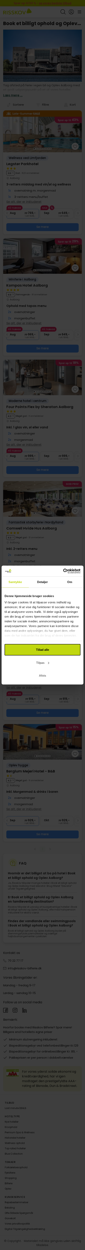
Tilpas (40, 662)
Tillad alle (42, 649)
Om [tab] (69, 582)
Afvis (42, 675)
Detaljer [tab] (42, 582)
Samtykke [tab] (15, 582)
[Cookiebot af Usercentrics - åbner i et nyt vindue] (63, 571)
